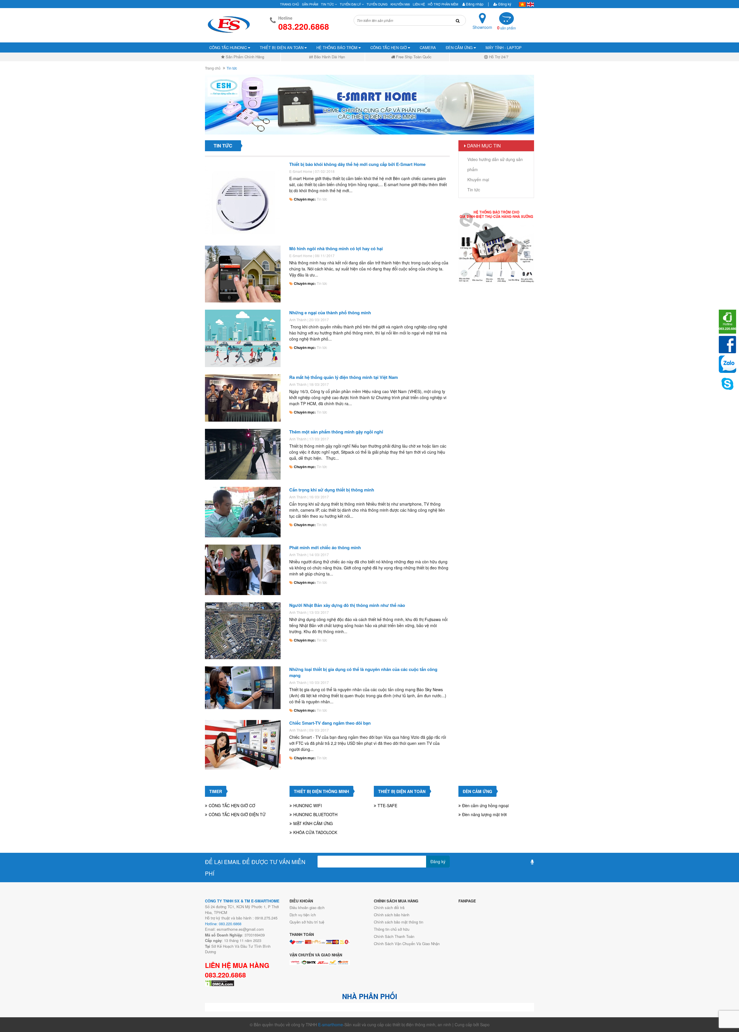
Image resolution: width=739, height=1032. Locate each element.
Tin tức (328, 4)
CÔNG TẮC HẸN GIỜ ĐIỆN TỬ (237, 814)
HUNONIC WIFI (307, 805)
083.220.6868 (225, 974)
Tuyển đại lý (351, 4)
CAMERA (428, 47)
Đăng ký (504, 3)
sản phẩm (506, 28)
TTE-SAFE (387, 805)
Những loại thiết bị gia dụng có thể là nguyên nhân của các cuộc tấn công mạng (363, 672)
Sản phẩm (310, 4)
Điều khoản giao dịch (307, 907)
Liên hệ (419, 4)
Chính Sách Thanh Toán (394, 936)
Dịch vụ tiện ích (303, 914)
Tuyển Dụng (377, 4)
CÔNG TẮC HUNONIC (228, 47)
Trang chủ (289, 4)
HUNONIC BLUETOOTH (315, 814)
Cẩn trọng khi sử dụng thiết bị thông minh (331, 490)
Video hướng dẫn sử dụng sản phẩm (495, 164)
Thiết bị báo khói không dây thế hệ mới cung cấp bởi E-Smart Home (357, 164)
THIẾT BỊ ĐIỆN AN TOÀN (282, 47)
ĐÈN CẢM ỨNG (460, 47)
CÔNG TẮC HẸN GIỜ (389, 47)
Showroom (482, 27)
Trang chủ (213, 68)
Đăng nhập (474, 3)
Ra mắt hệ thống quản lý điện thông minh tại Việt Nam (343, 377)
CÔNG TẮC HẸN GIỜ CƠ (232, 805)
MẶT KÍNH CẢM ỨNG (313, 823)
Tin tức (322, 199)
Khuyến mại (400, 4)
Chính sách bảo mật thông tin (398, 922)
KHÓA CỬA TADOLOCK (315, 832)
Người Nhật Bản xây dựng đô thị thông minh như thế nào (347, 605)
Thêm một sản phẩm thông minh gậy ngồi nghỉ (336, 432)
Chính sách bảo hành (391, 914)
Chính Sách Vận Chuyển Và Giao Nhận (407, 943)
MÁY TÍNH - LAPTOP (504, 47)
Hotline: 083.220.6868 (223, 923)
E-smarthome (330, 1024)
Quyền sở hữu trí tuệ (307, 922)
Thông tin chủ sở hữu (391, 929)
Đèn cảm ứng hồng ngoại (485, 805)
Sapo (485, 1024)
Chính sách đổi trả (389, 907)
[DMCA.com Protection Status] (219, 983)
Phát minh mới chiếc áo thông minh (325, 547)
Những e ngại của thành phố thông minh (330, 312)
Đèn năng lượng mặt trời (484, 814)
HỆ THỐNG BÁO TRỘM (337, 47)
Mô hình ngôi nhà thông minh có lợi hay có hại (336, 248)
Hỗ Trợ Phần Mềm (443, 4)
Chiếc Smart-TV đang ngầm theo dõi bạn (330, 723)
